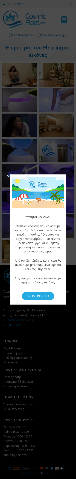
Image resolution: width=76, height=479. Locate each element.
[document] (38, 239)
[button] (8, 175)
